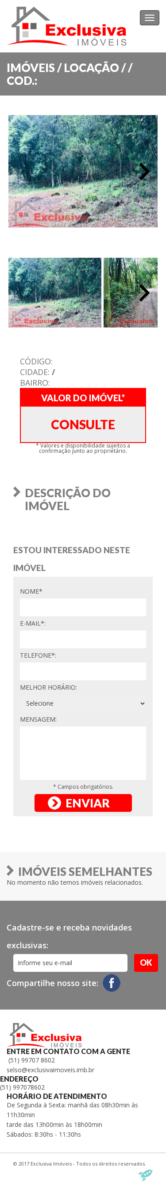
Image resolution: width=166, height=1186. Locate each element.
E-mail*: (33, 623)
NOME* (31, 591)
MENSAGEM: (38, 719)
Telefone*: (38, 655)
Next (144, 171)
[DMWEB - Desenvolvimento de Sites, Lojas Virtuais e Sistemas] (145, 1176)
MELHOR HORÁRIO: (48, 687)
